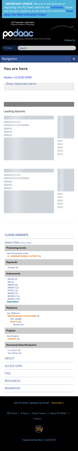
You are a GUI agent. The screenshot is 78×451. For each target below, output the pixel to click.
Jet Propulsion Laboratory (22, 22)
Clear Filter (25, 242)
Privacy (24, 413)
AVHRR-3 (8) (14, 299)
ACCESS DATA (13, 366)
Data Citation (39, 413)
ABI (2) (11, 282)
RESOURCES (12, 381)
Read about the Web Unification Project (38, 12)
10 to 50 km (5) (15, 353)
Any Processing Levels (17, 253)
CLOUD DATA (23, 77)
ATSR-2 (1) (13, 290)
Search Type (9, 44)
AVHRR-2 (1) (14, 296)
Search (22, 44)
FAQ (7, 373)
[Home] (27, 35)
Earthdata (57, 7)
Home (8, 77)
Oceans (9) (13, 267)
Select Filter (12, 242)
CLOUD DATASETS (16, 235)
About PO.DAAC (58, 413)
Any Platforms (13, 313)
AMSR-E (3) (13, 287)
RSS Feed (12, 413)
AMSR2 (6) (13, 285)
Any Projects (13, 336)
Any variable (16, 319)
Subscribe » (57, 402)
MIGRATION (12, 388)
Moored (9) (18, 324)
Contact (37, 418)
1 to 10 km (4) (14, 350)
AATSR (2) (12, 279)
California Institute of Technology (22, 24)
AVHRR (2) (13, 293)
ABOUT (9, 358)
